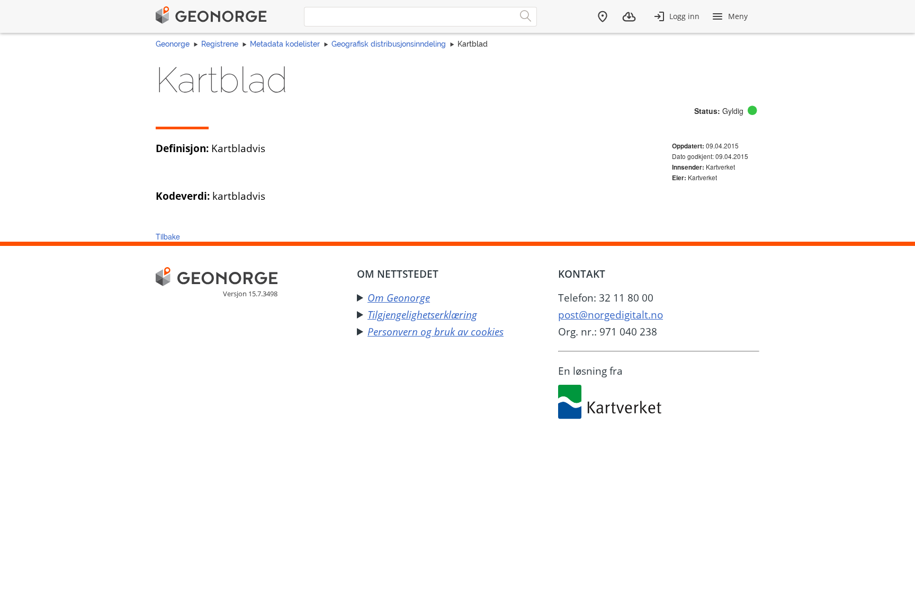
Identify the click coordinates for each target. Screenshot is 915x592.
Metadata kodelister (285, 44)
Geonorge (173, 44)
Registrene (219, 44)
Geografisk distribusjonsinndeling (388, 44)
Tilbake (168, 236)
